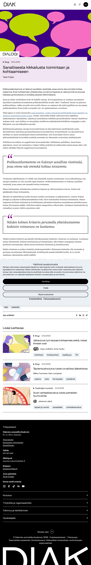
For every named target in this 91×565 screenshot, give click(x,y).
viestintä (15, 307)
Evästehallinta (35, 298)
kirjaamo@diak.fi (10, 468)
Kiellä (45, 288)
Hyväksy (46, 281)
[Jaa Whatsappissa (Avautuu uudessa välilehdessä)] (83, 315)
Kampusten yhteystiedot (13, 442)
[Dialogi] (10, 54)
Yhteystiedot (8, 439)
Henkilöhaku (8, 445)
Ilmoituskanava (38, 540)
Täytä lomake (8, 476)
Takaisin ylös (43, 532)
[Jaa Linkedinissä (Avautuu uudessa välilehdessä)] (80, 315)
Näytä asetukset (45, 294)
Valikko (85, 4)
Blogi (7, 62)
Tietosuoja (72, 537)
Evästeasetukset (57, 537)
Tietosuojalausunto (52, 298)
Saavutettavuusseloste (19, 540)
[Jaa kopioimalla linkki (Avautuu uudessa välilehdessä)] (86, 315)
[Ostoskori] (75, 4)
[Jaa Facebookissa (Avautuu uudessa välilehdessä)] (76, 315)
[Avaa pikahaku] (79, 4)
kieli (6, 307)
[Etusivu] (9, 4)
